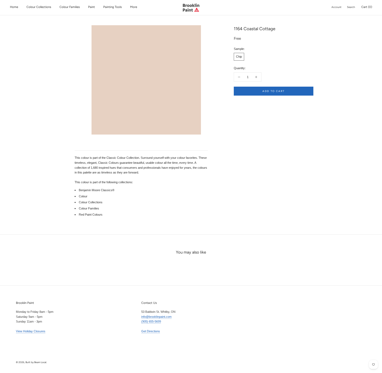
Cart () (366, 7)
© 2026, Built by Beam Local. (31, 362)
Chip (239, 56)
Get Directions (150, 331)
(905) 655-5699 (151, 321)
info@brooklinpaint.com (156, 316)
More (133, 7)
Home (14, 7)
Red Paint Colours (90, 214)
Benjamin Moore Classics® (96, 190)
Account (336, 7)
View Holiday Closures (30, 331)
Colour (83, 196)
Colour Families (69, 7)
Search (351, 7)
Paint (91, 7)
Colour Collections (38, 7)
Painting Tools (112, 7)
